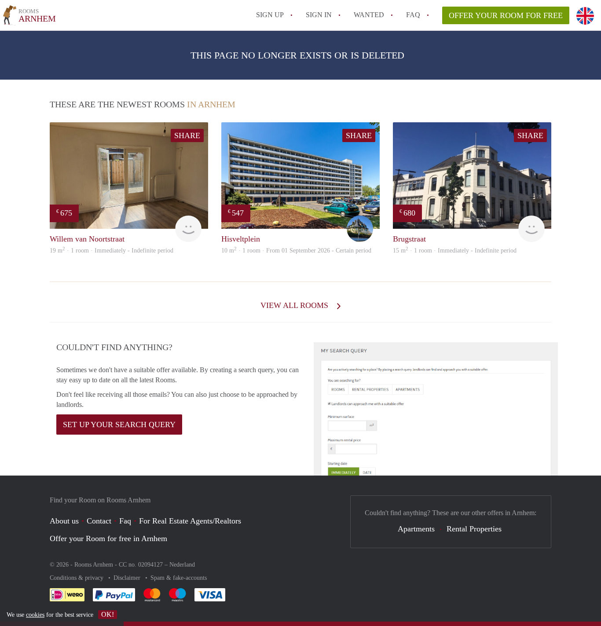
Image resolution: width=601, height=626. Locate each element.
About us (64, 520)
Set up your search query (119, 424)
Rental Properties (474, 528)
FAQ (413, 14)
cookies (35, 614)
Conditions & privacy (77, 578)
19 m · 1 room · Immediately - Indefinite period (111, 250)
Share (187, 135)
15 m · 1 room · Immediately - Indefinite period (455, 250)
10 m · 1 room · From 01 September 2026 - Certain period (296, 250)
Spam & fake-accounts (178, 578)
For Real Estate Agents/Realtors (190, 520)
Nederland (182, 564)
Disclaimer (128, 578)
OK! (107, 614)
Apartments (416, 528)
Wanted (369, 14)
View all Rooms (295, 305)
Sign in (319, 14)
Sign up (270, 14)
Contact (99, 520)
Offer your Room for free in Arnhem (108, 538)
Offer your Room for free (506, 15)
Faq (125, 520)
